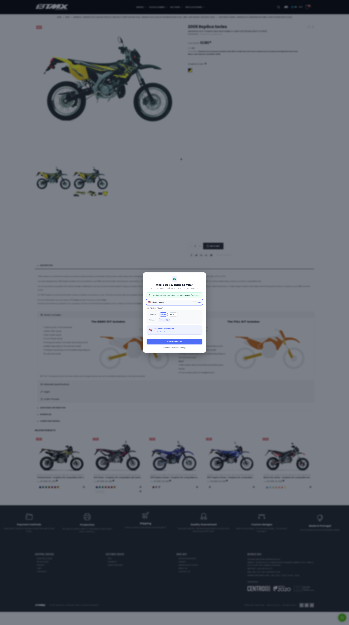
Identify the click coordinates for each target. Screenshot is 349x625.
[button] (174, 302)
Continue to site (174, 341)
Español (173, 314)
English (163, 314)
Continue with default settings (174, 348)
